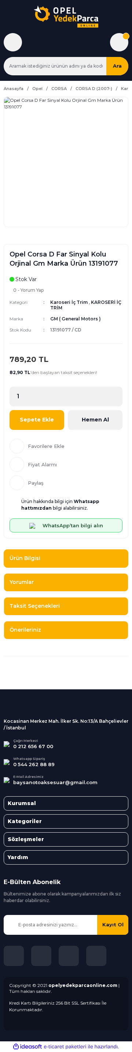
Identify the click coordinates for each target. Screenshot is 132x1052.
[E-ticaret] (65, 1046)
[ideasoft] (27, 1046)
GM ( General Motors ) (75, 319)
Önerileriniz (25, 629)
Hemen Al (95, 419)
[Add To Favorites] (66, 446)
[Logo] (66, 17)
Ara (117, 66)
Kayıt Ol (113, 924)
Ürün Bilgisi (25, 558)
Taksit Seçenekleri (35, 606)
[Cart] (119, 42)
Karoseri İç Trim (69, 302)
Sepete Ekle (37, 419)
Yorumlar (22, 582)
